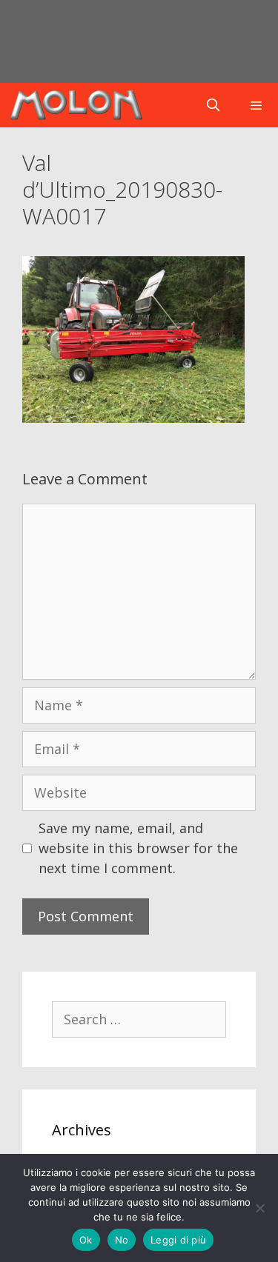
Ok (86, 1240)
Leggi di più (178, 1240)
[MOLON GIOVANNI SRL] (76, 105)
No (122, 1240)
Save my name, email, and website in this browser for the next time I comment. (138, 848)
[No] (259, 1208)
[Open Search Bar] (213, 105)
